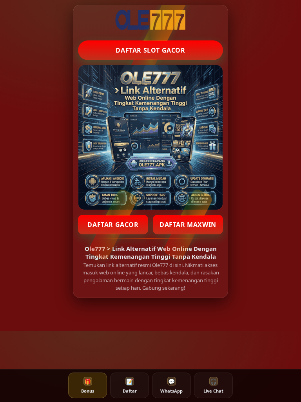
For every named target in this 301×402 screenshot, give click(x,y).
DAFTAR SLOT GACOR (150, 50)
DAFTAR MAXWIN (188, 224)
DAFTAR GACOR (112, 224)
